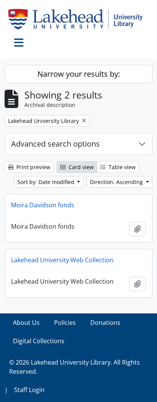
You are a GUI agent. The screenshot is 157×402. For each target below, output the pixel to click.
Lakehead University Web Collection (62, 260)
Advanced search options (55, 144)
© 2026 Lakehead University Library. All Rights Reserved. (74, 367)
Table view (121, 167)
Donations (105, 322)
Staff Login (29, 390)
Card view (80, 167)
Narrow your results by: (78, 74)
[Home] (78, 19)
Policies (65, 322)
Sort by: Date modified (47, 182)
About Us (26, 322)
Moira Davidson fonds (42, 205)
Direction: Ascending (117, 182)
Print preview (32, 167)
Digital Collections (38, 341)
